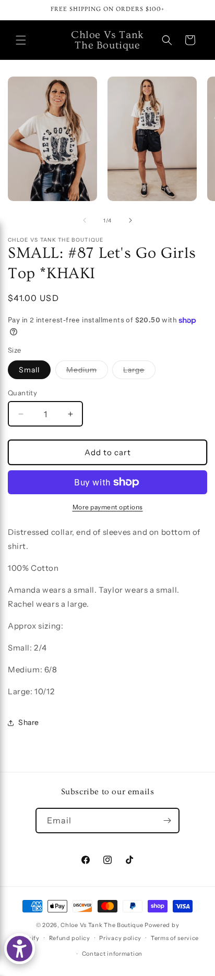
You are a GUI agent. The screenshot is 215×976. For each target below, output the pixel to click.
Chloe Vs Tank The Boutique (102, 925)
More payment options (108, 507)
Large (139, 372)
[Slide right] (130, 220)
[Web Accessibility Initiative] (19, 948)
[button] (20, 40)
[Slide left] (84, 220)
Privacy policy (120, 938)
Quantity (22, 393)
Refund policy (69, 938)
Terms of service (175, 938)
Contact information (112, 953)
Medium (87, 372)
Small (29, 369)
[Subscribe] (167, 820)
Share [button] (28, 722)
